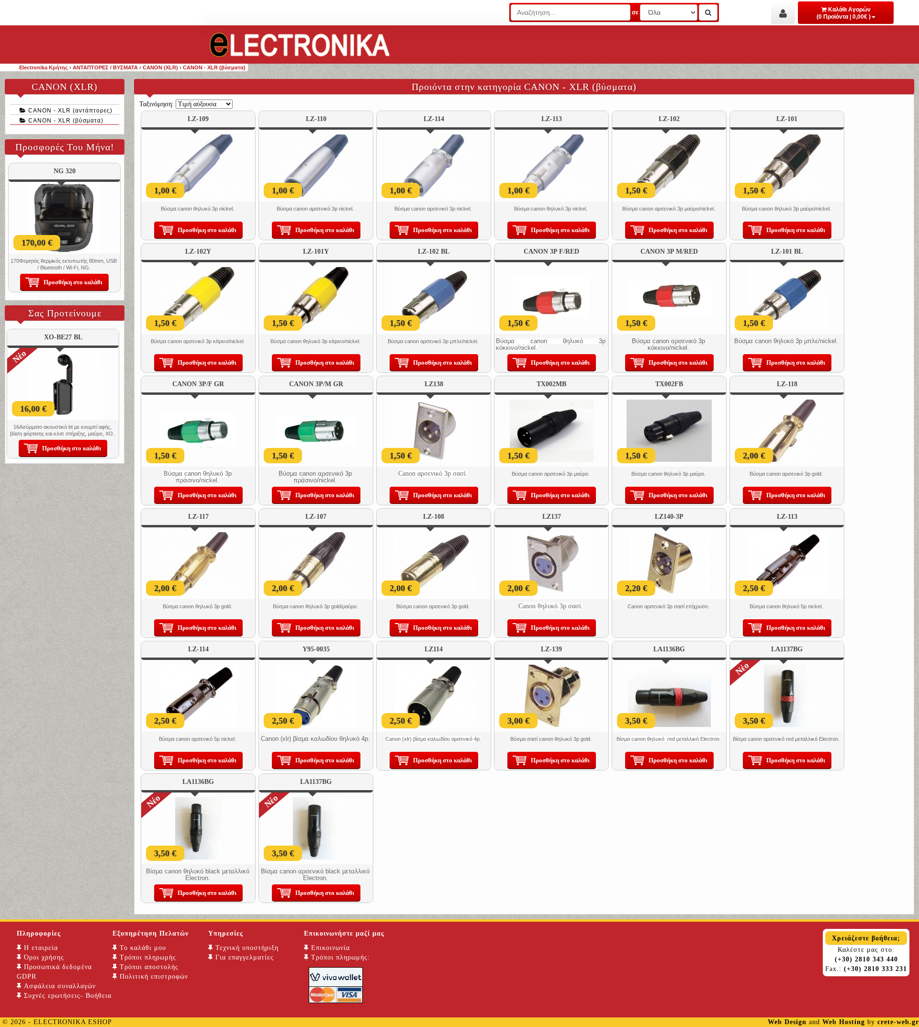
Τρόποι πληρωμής (146, 957)
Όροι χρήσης (43, 957)
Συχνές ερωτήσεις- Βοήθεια (67, 995)
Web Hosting (843, 1022)
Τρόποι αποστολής (148, 967)
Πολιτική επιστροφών (152, 976)
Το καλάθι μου (141, 947)
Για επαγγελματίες (243, 957)
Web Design (787, 1022)
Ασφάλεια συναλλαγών (59, 986)
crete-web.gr (898, 1022)
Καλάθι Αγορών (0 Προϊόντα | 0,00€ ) (844, 13)
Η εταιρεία (40, 947)
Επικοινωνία (329, 947)
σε (635, 12)
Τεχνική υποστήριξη (246, 947)
